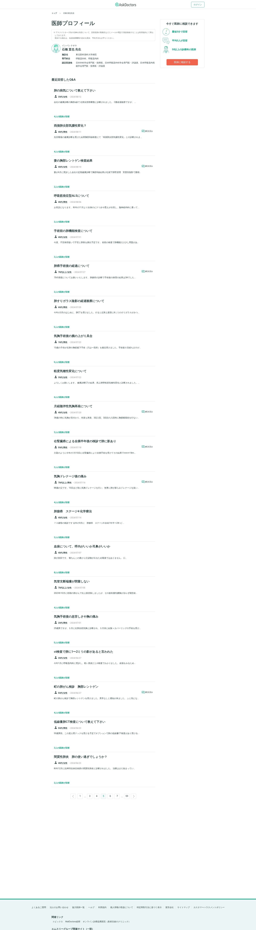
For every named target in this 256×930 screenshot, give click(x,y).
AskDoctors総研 (72, 921)
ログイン (198, 4)
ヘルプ (91, 907)
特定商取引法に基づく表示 (149, 907)
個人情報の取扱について (121, 907)
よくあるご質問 (39, 907)
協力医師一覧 (78, 907)
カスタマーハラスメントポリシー (209, 907)
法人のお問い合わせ (59, 907)
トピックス (57, 921)
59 (126, 796)
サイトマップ (183, 907)
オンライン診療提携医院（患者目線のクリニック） (107, 921)
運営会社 (169, 907)
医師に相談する (182, 62)
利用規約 (102, 907)
